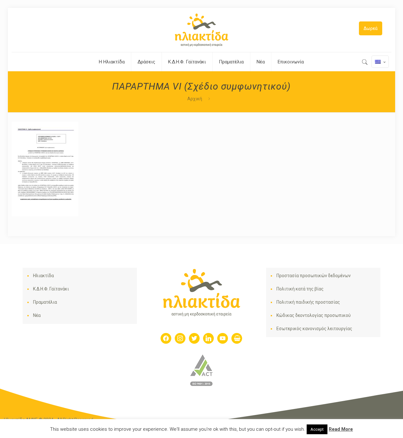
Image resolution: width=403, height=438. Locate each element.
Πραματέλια (45, 302)
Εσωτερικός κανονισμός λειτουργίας (314, 328)
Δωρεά (370, 28)
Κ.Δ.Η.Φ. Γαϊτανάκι (51, 288)
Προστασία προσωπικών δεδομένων (313, 275)
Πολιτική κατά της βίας (300, 288)
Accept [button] (317, 429)
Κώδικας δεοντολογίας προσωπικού (313, 315)
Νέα (37, 315)
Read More (341, 429)
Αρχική (194, 98)
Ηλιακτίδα (43, 275)
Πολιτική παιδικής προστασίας (308, 302)
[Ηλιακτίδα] (201, 30)
